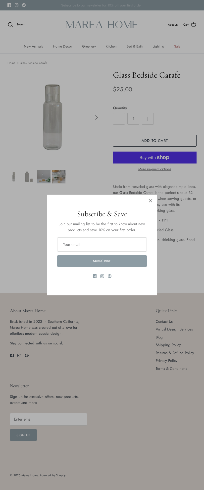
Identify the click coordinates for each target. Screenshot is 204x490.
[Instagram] (102, 276)
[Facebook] (95, 276)
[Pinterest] (109, 276)
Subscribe (102, 261)
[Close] (150, 200)
